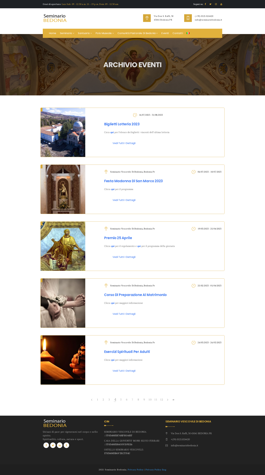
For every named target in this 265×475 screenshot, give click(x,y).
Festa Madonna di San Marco (133, 181)
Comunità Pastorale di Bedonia (136, 33)
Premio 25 (118, 238)
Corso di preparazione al (135, 295)
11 (155, 399)
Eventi (165, 33)
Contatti (178, 33)
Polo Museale (104, 33)
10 (150, 399)
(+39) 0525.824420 (204, 16)
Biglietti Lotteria (121, 124)
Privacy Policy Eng (156, 469)
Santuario (84, 33)
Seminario (66, 33)
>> (173, 400)
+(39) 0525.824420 (180, 439)
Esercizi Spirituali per (127, 352)
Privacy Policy (136, 469)
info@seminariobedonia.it (208, 19)
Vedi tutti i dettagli (124, 143)
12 (161, 399)
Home (52, 33)
